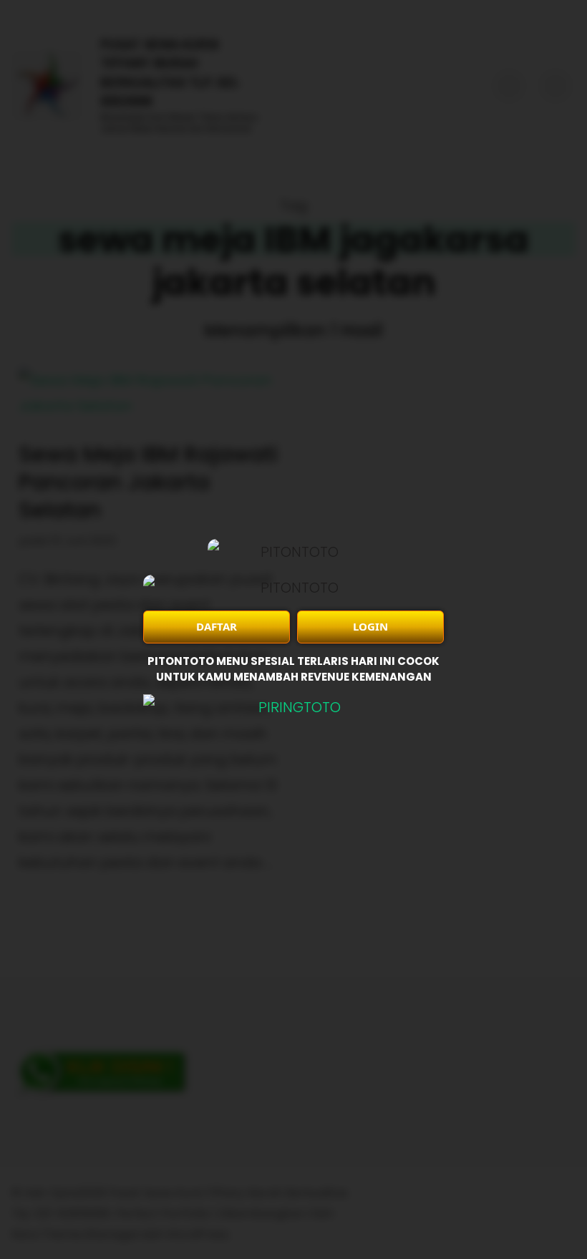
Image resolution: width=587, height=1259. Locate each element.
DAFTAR (216, 626)
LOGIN (370, 626)
